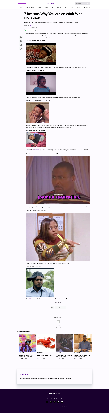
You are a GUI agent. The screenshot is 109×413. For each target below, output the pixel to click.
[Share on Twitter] (21, 41)
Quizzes (39, 353)
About (41, 406)
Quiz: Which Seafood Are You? (44, 355)
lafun (30, 298)
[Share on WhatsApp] (21, 48)
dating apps (37, 149)
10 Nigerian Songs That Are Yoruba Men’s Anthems (26, 355)
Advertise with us (47, 406)
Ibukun (31, 25)
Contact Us (53, 406)
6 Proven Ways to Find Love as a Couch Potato (64, 355)
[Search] (87, 3)
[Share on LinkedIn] (21, 45)
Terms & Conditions (65, 406)
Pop (19, 353)
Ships (75, 353)
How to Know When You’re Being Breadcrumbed (82, 355)
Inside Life (26, 11)
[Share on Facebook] (21, 37)
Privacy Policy (58, 406)
